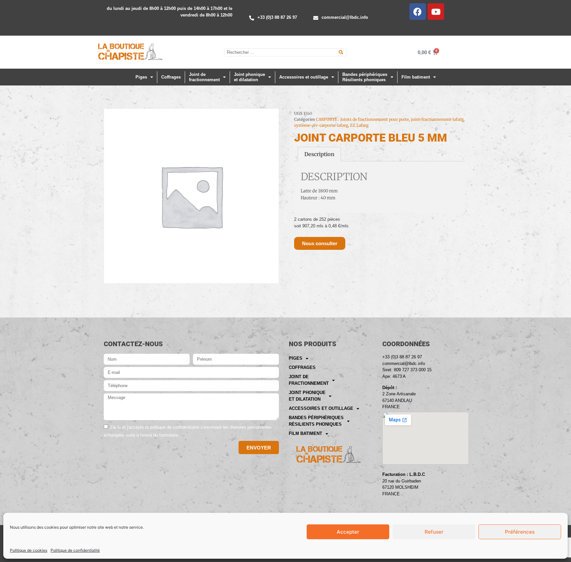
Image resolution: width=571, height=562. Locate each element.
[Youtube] (436, 11)
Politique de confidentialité (75, 550)
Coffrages (171, 77)
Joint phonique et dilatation (249, 77)
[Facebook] (417, 11)
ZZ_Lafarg (359, 125)
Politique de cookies (28, 550)
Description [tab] (319, 154)
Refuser (434, 532)
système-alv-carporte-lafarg (321, 125)
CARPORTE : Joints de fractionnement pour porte (362, 119)
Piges (141, 77)
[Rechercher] (341, 52)
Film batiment (415, 77)
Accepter (348, 532)
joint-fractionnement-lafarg (437, 119)
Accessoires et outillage (303, 77)
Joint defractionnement (204, 77)
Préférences (520, 532)
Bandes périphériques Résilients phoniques (364, 77)
